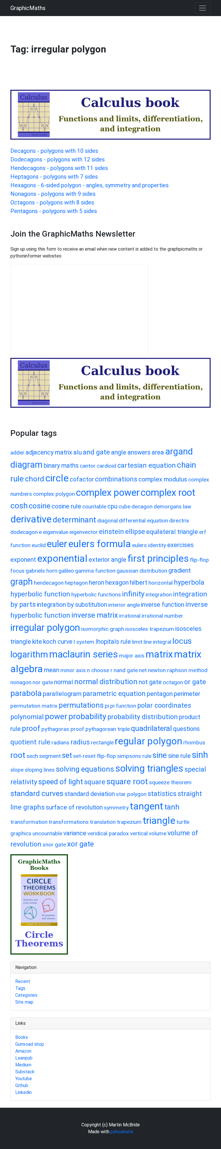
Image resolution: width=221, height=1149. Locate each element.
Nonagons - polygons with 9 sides (53, 193)
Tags (20, 988)
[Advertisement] (115, 75)
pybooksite (121, 1131)
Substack (25, 1071)
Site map (24, 1002)
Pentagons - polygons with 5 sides (53, 211)
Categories (26, 995)
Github (21, 1085)
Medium (23, 1065)
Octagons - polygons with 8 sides (52, 202)
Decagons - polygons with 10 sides (54, 150)
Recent (22, 981)
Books (21, 1037)
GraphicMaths (27, 8)
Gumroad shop (29, 1044)
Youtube (23, 1078)
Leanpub (24, 1058)
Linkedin (23, 1092)
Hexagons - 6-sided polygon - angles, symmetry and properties (89, 185)
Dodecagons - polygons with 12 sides (57, 159)
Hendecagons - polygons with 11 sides (59, 168)
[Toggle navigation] (203, 8)
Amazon (23, 1051)
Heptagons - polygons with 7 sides (54, 176)
